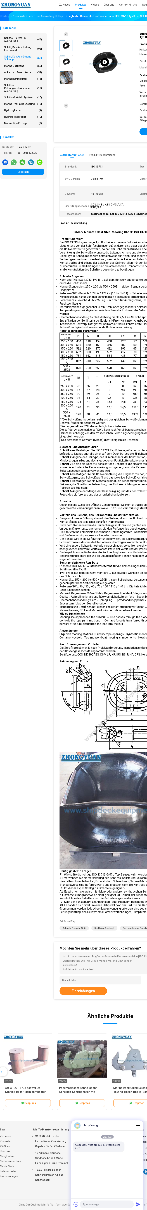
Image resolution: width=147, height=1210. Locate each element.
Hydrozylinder (23, 110)
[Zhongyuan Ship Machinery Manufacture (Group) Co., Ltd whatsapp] (14, 162)
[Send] (138, 1204)
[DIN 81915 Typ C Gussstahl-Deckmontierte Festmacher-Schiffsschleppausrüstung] (105, 62)
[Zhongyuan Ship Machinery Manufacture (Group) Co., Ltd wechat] (22, 162)
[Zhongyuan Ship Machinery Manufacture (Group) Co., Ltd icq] (39, 162)
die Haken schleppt (104, 928)
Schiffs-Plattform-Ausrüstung (23, 39)
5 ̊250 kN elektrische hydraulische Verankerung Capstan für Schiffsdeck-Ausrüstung (50, 1142)
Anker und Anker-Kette (23, 72)
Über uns (5, 1151)
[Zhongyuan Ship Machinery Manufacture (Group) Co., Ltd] (16, 5)
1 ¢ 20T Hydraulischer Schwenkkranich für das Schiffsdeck (49, 1174)
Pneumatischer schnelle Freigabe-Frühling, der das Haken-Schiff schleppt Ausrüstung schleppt (81, 1091)
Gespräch (23, 171)
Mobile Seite (7, 1166)
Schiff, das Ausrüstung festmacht (23, 49)
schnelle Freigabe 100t (74, 928)
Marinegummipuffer (23, 78)
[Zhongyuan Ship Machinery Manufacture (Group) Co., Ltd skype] (31, 162)
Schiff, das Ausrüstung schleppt (23, 58)
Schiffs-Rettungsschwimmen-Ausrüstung (23, 88)
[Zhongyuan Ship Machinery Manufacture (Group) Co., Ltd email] (5, 162)
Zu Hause (5, 1136)
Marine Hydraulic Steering (23, 103)
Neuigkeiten (7, 1156)
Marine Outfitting (23, 65)
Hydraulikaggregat (23, 116)
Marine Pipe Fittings (23, 123)
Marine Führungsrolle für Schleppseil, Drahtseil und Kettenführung (22, 1091)
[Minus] (138, 1125)
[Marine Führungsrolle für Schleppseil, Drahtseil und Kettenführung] (28, 1059)
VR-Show (5, 1146)
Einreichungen (83, 991)
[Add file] (76, 1204)
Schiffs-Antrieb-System (23, 97)
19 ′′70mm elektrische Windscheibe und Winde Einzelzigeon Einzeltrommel (51, 1158)
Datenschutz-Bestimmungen (9, 1174)
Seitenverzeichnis (10, 1161)
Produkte (5, 1141)
